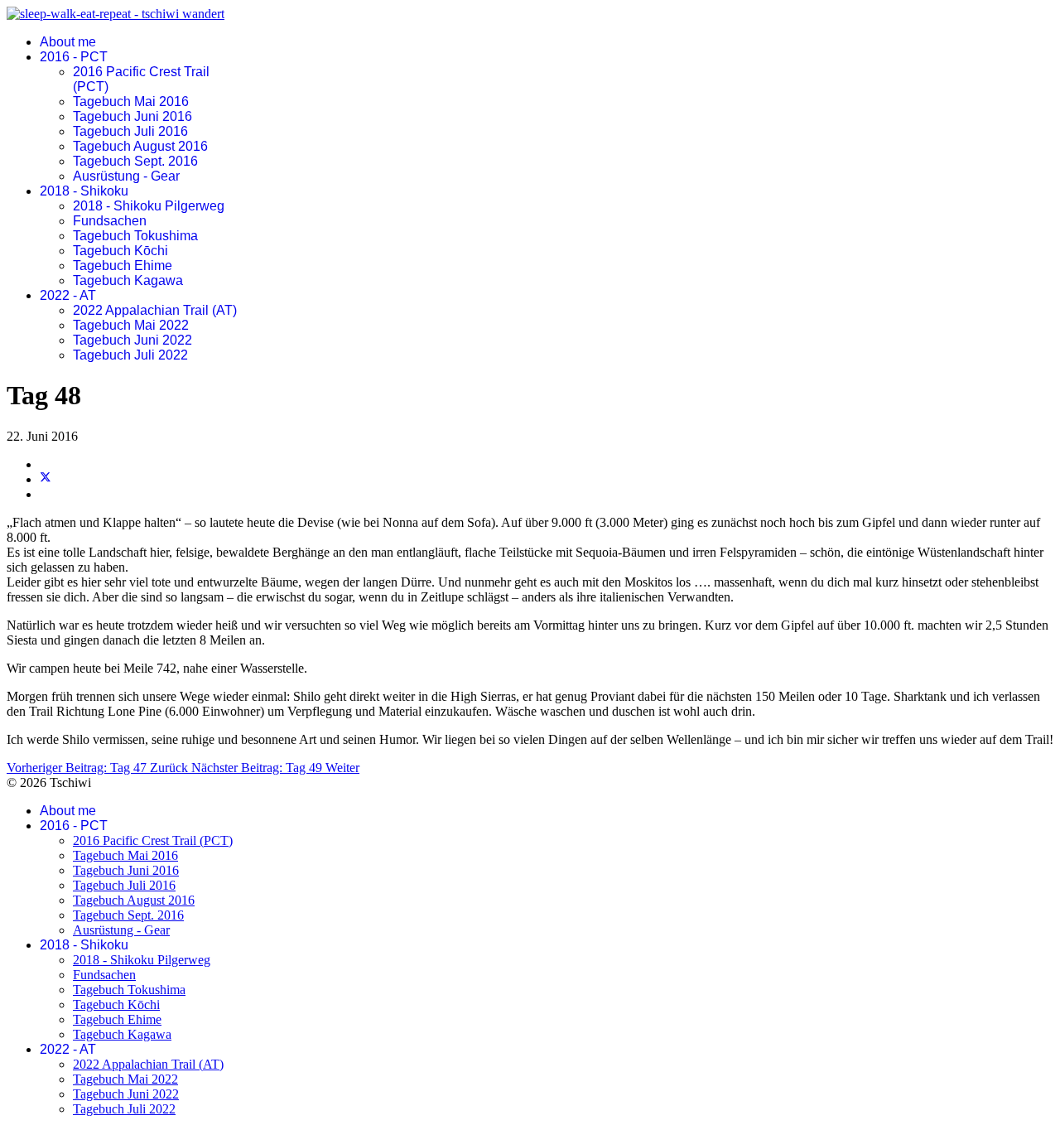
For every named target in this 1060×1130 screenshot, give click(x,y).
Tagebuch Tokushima (135, 236)
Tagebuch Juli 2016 (130, 131)
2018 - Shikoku (84, 191)
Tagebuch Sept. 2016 (135, 161)
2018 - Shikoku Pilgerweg (148, 206)
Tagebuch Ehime (122, 265)
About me (68, 42)
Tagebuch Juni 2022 (132, 340)
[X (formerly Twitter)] (45, 479)
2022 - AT (68, 295)
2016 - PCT (74, 57)
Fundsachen (110, 221)
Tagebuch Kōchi (120, 251)
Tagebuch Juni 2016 (132, 116)
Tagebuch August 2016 (140, 146)
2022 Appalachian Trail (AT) (155, 310)
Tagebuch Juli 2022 (130, 355)
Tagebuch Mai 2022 (131, 325)
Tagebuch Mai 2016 (131, 101)
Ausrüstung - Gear (126, 176)
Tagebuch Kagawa (128, 280)
